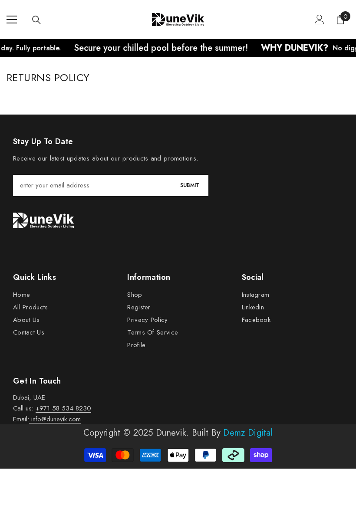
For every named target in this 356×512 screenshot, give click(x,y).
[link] (43, 220)
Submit (189, 185)
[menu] (12, 19)
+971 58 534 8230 (63, 408)
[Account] (319, 19)
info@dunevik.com (55, 419)
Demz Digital (248, 433)
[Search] (36, 20)
